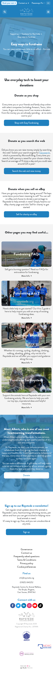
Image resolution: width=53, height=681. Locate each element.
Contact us (26, 553)
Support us (14, 33)
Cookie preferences (26, 567)
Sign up (26, 532)
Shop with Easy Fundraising (26, 122)
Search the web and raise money (26, 171)
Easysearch (44, 152)
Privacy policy (26, 563)
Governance (26, 549)
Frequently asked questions (26, 556)
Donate (26, 475)
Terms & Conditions (26, 560)
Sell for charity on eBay (26, 214)
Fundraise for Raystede (31, 33)
